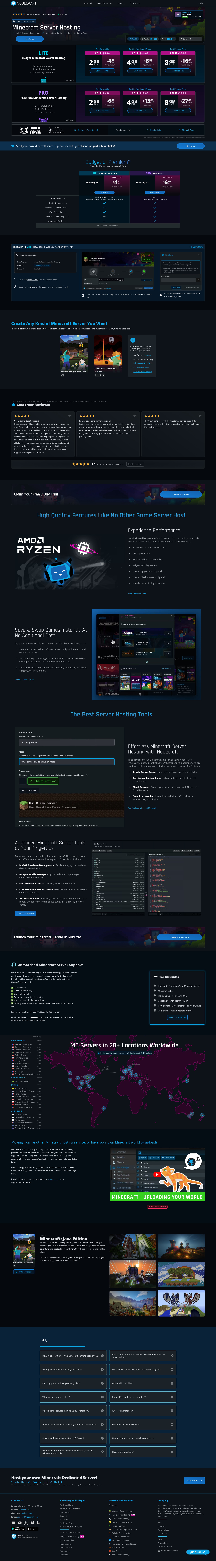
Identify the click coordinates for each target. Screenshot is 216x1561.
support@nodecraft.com (27, 1517)
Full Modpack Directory (142, 363)
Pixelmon (147, 355)
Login (200, 3)
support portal (53, 1179)
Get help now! (27, 1513)
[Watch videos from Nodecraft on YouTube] (20, 1522)
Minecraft (88, 3)
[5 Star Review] (22, 416)
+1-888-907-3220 (25, 1509)
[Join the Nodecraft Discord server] (13, 1522)
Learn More (198, 247)
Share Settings (33, 279)
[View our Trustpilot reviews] (19, 14)
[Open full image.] (132, 1246)
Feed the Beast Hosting (142, 372)
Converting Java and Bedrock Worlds (175, 1010)
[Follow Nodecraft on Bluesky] (32, 1522)
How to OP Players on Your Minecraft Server (179, 986)
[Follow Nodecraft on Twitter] (26, 1522)
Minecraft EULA (165, 991)
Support (120, 3)
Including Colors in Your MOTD (172, 995)
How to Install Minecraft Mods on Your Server (179, 1005)
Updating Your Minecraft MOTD (173, 1000)
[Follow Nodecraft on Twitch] (38, 1522)
